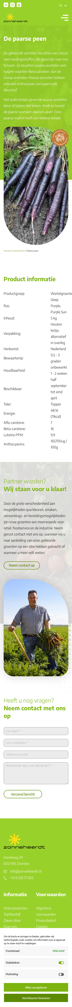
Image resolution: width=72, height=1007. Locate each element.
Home (7, 250)
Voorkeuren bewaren (36, 998)
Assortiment (18, 250)
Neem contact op (22, 565)
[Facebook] (19, 4)
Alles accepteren (36, 987)
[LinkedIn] (6, 4)
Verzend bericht (23, 794)
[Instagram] (12, 4)
